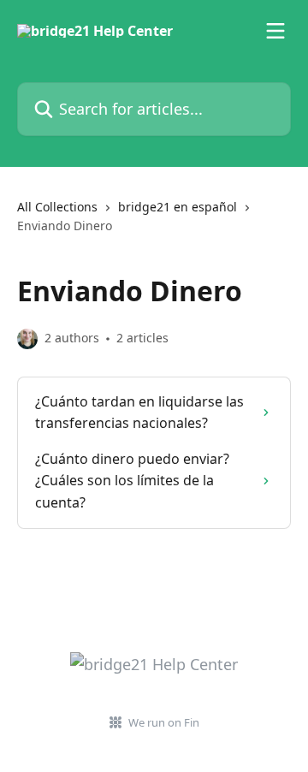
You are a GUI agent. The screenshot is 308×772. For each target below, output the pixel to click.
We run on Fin (163, 722)
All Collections (57, 207)
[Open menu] (275, 31)
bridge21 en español (177, 207)
